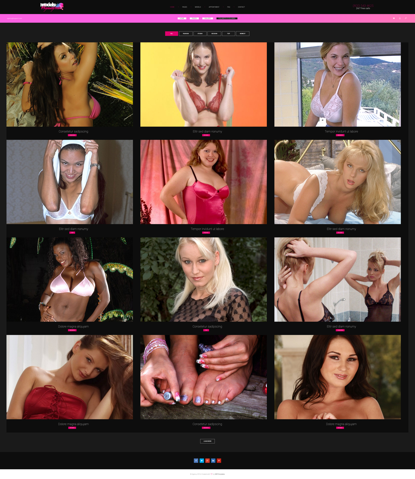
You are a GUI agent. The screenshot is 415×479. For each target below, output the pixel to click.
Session (214, 33)
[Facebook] (196, 460)
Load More (207, 441)
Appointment (214, 7)
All (171, 33)
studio (206, 135)
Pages (184, 7)
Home (172, 7)
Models (198, 7)
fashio (206, 232)
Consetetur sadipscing (73, 131)
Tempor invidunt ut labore (341, 131)
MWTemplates (220, 474)
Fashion (186, 33)
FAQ (228, 7)
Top (228, 33)
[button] (394, 18)
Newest (242, 33)
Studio (200, 33)
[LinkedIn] (213, 460)
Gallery (207, 18)
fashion (72, 135)
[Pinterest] (219, 460)
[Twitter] (202, 460)
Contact (241, 7)
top (72, 232)
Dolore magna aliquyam (73, 326)
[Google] (207, 460)
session (340, 135)
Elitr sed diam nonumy (207, 131)
